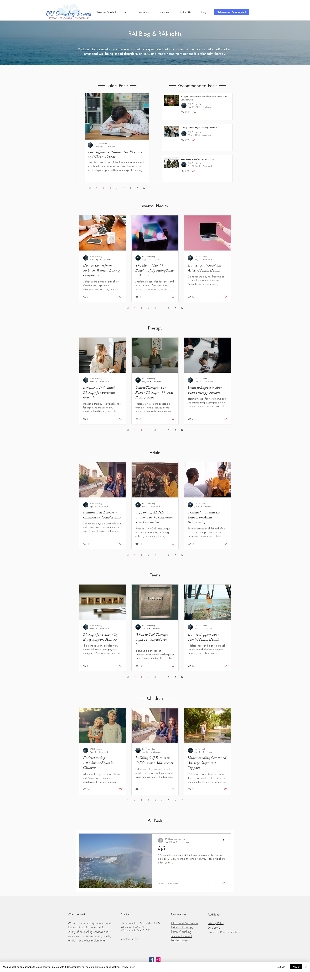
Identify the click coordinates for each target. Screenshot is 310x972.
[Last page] (144, 188)
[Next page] (137, 188)
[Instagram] (158, 959)
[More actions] (224, 840)
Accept (296, 966)
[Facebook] (151, 959)
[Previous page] (97, 188)
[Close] (306, 966)
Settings (281, 966)
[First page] (90, 188)
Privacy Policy (128, 966)
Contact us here (130, 939)
